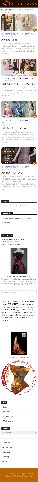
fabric (17, 307)
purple (20, 312)
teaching (5, 123)
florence (22, 307)
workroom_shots (13, 320)
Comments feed (8, 416)
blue (33, 301)
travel (23, 315)
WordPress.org (8, 421)
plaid (16, 312)
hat (33, 307)
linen (27, 310)
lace (23, 309)
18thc (9, 301)
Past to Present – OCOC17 (13, 172)
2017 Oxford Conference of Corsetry (15, 34)
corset (4, 304)
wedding (26, 317)
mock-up (32, 310)
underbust (31, 315)
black (29, 301)
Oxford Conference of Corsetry (15, 128)
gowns (27, 307)
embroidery (6, 307)
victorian (17, 317)
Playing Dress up (9, 39)
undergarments (7, 317)
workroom (3, 320)
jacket (20, 310)
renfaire (29, 312)
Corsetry (6, 457)
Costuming (6, 452)
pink (13, 312)
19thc (23, 301)
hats (2, 310)
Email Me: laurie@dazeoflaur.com (12, 239)
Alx (30, 476)
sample (32, 312)
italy (17, 310)
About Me (6, 443)
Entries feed (7, 412)
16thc (4, 301)
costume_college (23, 304)
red (24, 312)
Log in (5, 407)
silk (3, 314)
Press (5, 461)
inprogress (9, 309)
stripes (11, 315)
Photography (7, 447)
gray (31, 307)
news (2, 312)
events (32, 34)
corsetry (13, 304)
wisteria (33, 318)
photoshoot (8, 312)
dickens (30, 304)
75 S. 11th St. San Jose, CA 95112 (12, 244)
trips (32, 78)
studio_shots (18, 315)
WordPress (18, 476)
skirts (7, 315)
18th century (16, 301)
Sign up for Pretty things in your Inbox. (17, 218)
